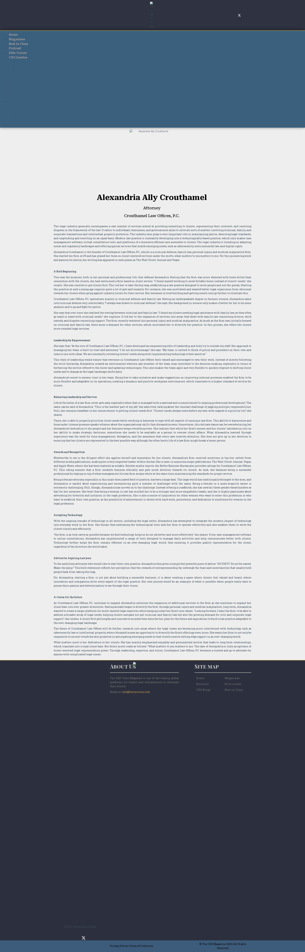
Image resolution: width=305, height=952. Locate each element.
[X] (239, 15)
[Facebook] (234, 15)
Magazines (17, 39)
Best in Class (234, 689)
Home (13, 34)
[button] (152, 79)
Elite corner (233, 684)
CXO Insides (18, 57)
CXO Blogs (22, 61)
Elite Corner (18, 53)
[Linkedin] (244, 15)
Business (21, 65)
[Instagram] (229, 15)
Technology (22, 69)
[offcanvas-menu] (56, 15)
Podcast (15, 48)
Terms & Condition (141, 946)
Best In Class (18, 44)
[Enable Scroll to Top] (298, 945)
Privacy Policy (119, 946)
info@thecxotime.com (136, 692)
